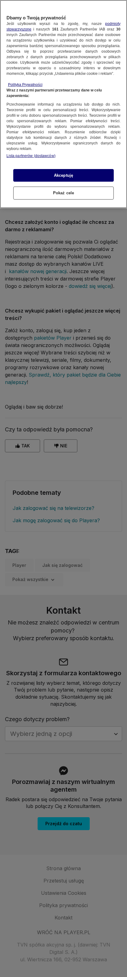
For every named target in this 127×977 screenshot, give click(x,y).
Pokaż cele (63, 193)
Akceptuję (63, 175)
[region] (63, 104)
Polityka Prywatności (25, 85)
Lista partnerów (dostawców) (30, 156)
